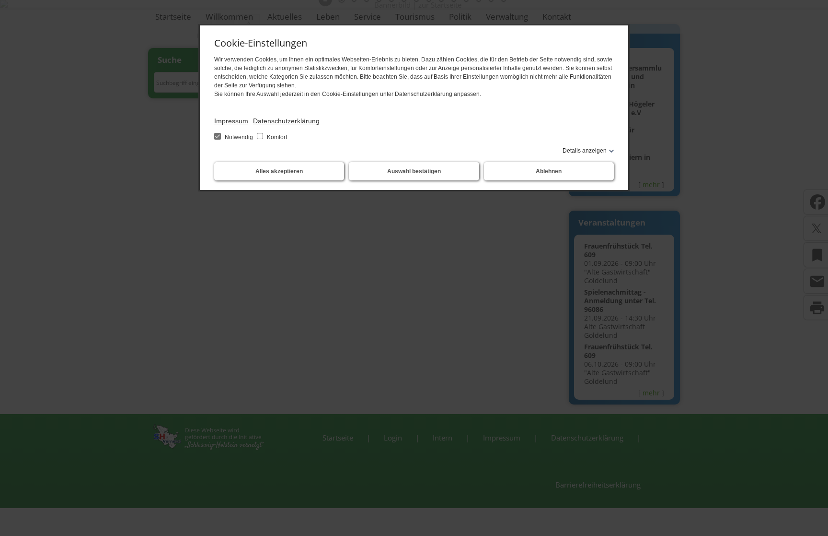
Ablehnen (549, 171)
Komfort (276, 137)
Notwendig (238, 137)
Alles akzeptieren (279, 171)
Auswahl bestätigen (414, 171)
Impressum (231, 121)
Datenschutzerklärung (286, 121)
